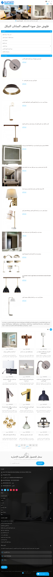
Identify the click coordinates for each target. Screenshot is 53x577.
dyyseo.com (42, 571)
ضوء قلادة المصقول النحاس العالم (9, 434)
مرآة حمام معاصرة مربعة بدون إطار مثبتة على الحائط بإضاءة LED (34, 167)
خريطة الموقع (3, 512)
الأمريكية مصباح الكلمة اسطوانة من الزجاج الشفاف (43, 352)
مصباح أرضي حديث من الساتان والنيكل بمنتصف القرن (32, 297)
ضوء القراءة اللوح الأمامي (7, 49)
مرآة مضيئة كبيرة (4, 539)
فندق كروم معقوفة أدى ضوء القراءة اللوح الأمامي (31, 59)
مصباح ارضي (5, 40)
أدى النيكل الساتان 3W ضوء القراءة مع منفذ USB (9, 407)
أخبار (2, 505)
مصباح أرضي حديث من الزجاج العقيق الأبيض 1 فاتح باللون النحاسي (34, 102)
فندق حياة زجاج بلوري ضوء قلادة (26, 434)
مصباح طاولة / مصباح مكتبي (8, 37)
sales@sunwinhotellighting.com (16, 477)
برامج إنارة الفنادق (6, 52)
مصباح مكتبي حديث (4, 535)
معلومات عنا (3, 498)
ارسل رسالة (42, 574)
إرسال (3, 567)
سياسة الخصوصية (48, 571)
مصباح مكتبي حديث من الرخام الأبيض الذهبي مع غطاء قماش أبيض (34, 210)
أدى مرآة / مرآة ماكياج (7, 34)
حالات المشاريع (3, 507)
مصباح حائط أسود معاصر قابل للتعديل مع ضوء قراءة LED (33, 189)
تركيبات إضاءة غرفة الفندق (6, 537)
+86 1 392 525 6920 (15, 480)
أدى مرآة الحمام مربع (5, 532)
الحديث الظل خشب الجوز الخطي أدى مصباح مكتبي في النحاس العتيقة (35, 124)
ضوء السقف (5, 46)
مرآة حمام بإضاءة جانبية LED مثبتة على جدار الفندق (32, 232)
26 (30, 445)
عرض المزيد (24, 61)
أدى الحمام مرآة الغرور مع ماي (9, 352)
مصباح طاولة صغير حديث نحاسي (26, 352)
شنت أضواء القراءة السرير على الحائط (8, 528)
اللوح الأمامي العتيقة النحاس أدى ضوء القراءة (26, 407)
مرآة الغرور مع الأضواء (5, 525)
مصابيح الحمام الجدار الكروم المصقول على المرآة (26, 380)
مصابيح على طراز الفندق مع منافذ (7, 521)
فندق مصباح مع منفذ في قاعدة (6, 523)
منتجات (2, 500)
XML (2, 514)
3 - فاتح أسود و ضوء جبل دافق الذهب (29, 80)
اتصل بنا (2, 503)
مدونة (2, 510)
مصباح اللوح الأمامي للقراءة (6, 542)
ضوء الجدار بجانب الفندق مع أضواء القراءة (9, 380)
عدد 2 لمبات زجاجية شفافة (43, 434)
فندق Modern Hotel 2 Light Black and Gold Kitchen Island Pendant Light (36, 276)
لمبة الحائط (5, 43)
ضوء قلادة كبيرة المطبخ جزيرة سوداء (43, 407)
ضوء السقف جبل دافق (5, 530)
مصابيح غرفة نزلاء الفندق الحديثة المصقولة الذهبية (31, 254)
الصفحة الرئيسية (20, 20)
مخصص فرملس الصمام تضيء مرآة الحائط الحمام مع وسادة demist (35, 145)
